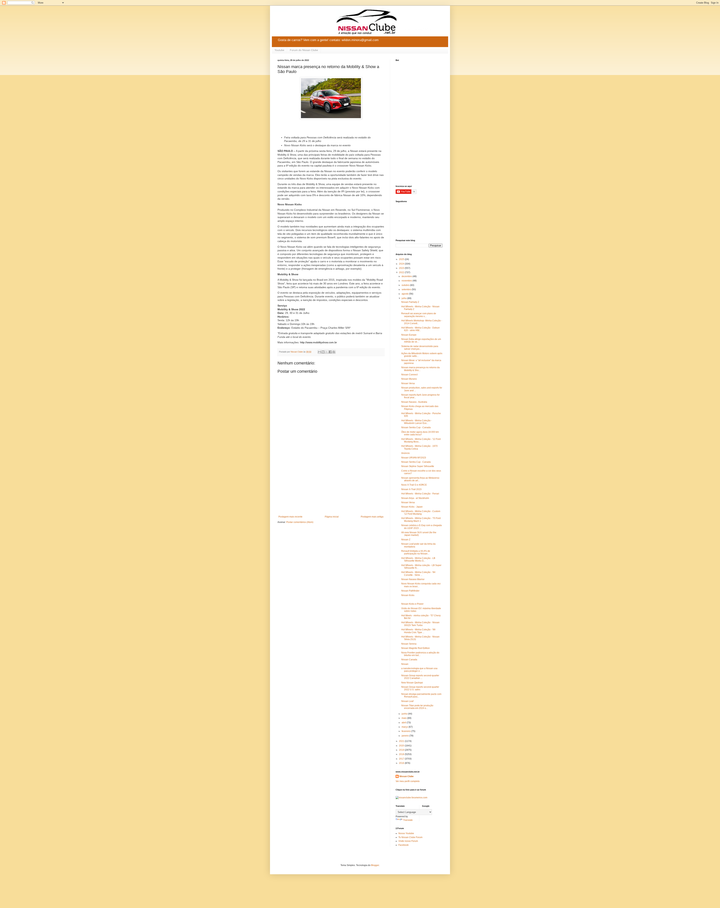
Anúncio (405, 453)
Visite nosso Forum (408, 841)
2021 (402, 741)
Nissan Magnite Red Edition (415, 648)
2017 (402, 758)
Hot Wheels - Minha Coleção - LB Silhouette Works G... (418, 559)
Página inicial (332, 516)
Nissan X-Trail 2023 (411, 489)
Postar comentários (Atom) (299, 522)
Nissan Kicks (407, 595)
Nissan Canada (409, 659)
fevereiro (406, 731)
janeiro (405, 735)
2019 (402, 750)
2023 (402, 268)
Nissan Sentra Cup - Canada (416, 427)
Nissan (404, 664)
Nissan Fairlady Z (410, 302)
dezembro (407, 276)
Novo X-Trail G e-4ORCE (414, 485)
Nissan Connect (409, 374)
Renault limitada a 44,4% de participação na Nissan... (415, 552)
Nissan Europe (408, 335)
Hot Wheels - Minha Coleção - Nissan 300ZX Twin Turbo (420, 623)
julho (404, 298)
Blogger (375, 865)
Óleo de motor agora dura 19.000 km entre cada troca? (420, 433)
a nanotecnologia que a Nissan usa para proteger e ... (419, 669)
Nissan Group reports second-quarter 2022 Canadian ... (420, 676)
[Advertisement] (331, 484)
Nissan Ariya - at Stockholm (415, 498)
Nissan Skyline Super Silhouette (417, 466)
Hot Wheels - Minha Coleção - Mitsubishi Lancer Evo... (416, 421)
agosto (405, 293)
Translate (408, 820)
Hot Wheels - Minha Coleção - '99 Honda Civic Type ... (418, 631)
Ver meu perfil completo (408, 781)
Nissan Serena (408, 644)
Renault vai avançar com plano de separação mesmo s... (418, 314)
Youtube (279, 50)
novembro (407, 280)
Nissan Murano (409, 379)
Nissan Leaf (407, 701)
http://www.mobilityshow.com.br (318, 342)
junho (405, 713)
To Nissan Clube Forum (410, 837)
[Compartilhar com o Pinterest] (334, 352)
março (405, 727)
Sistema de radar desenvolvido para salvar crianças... (419, 347)
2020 (402, 745)
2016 (402, 763)
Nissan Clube (406, 776)
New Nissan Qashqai (412, 682)
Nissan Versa (408, 383)
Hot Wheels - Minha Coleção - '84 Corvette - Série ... (418, 573)
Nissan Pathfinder (410, 590)
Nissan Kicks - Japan (412, 506)
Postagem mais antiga (372, 516)
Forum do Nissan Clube (304, 50)
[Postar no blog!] (323, 352)
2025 (402, 259)
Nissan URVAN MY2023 (413, 457)
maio (404, 718)
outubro (406, 285)
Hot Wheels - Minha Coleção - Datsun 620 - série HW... (420, 329)
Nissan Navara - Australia (414, 402)
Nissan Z (405, 539)
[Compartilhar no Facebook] (330, 352)
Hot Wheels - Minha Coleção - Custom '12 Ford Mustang (420, 512)
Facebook (403, 845)
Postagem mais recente (290, 516)
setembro (407, 289)
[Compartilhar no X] (326, 352)
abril (404, 722)
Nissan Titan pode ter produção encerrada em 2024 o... (417, 706)
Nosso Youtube (406, 833)
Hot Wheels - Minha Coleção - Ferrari (420, 493)
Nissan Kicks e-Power (412, 604)
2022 (402, 272)
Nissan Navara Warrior (412, 579)
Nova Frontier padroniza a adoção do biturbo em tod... (420, 654)
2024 (402, 263)
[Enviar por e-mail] (319, 352)
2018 (402, 754)
